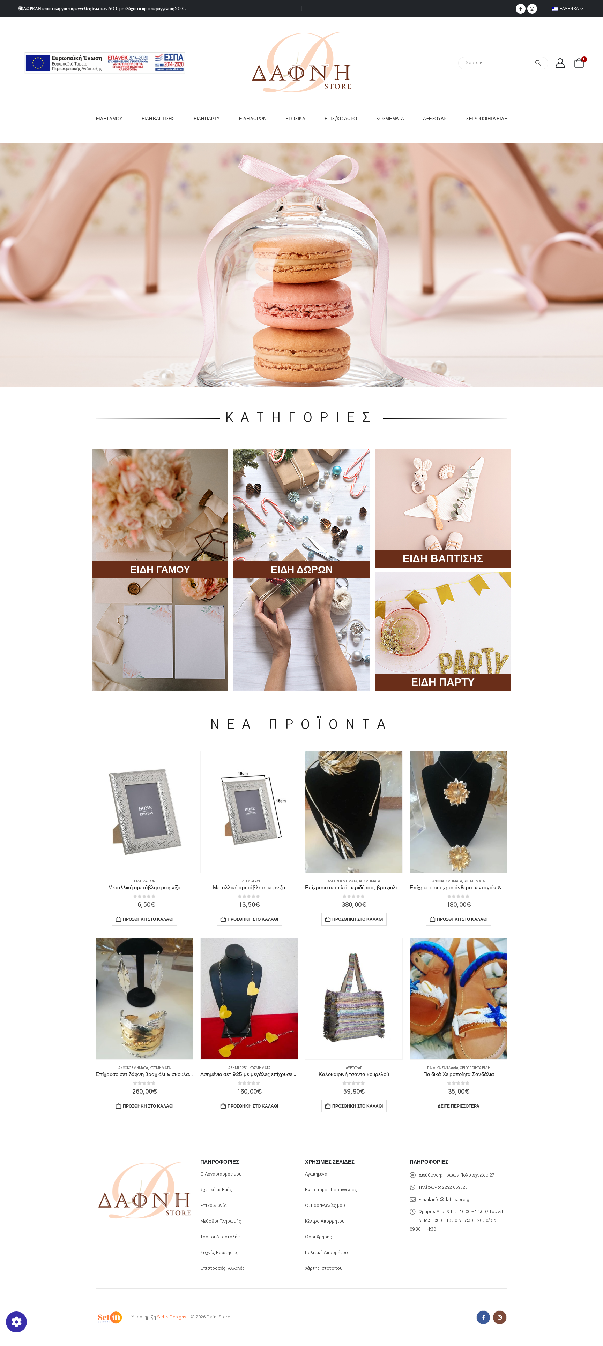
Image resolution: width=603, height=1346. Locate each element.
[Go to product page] (144, 812)
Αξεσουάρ (435, 118)
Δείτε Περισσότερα (458, 1106)
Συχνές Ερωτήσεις (219, 1252)
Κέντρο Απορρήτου (325, 1221)
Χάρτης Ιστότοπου (324, 1268)
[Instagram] (532, 9)
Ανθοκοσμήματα (342, 881)
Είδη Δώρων (252, 118)
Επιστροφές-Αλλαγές (222, 1268)
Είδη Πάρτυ (207, 118)
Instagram (500, 1317)
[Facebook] (521, 9)
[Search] (538, 63)
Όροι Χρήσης (318, 1237)
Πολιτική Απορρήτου (326, 1252)
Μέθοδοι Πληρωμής (220, 1221)
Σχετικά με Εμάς (216, 1190)
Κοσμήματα (390, 118)
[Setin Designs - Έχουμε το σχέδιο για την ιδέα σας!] (110, 1317)
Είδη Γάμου (109, 118)
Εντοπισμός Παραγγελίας (331, 1190)
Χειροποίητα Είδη (486, 118)
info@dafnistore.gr (451, 1199)
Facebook (483, 1317)
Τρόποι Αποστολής (220, 1237)
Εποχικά (295, 118)
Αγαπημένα (316, 1174)
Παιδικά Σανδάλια (442, 1068)
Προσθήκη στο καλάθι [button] (148, 919)
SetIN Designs (171, 1317)
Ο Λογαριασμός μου (221, 1174)
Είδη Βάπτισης (158, 118)
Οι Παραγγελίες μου (325, 1205)
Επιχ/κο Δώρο (341, 118)
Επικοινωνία (213, 1205)
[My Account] (560, 63)
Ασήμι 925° (238, 1068)
